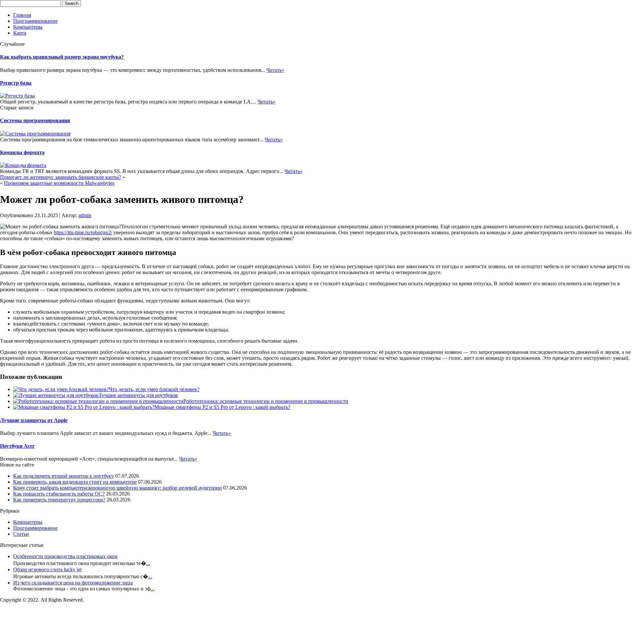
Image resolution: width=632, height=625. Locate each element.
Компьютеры (27, 27)
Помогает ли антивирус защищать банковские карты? (60, 177)
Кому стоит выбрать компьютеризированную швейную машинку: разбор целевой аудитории (117, 488)
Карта (19, 33)
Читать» (275, 70)
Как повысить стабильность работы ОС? (59, 494)
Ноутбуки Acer (17, 446)
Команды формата (22, 152)
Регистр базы (16, 83)
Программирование (35, 21)
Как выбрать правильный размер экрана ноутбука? (62, 57)
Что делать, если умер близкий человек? (154, 389)
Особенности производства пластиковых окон (65, 556)
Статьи (21, 534)
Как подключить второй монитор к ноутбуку (63, 476)
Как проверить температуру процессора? (59, 499)
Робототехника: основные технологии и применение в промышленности (265, 401)
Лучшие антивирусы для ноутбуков (138, 395)
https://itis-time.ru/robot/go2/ (83, 232)
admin (84, 215)
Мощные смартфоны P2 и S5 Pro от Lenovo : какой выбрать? (222, 407)
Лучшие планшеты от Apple (33, 420)
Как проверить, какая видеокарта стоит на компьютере (75, 482)
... (148, 563)
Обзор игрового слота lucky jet (47, 569)
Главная (22, 15)
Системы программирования (35, 120)
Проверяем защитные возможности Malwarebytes (59, 183)
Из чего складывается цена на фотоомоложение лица (73, 582)
